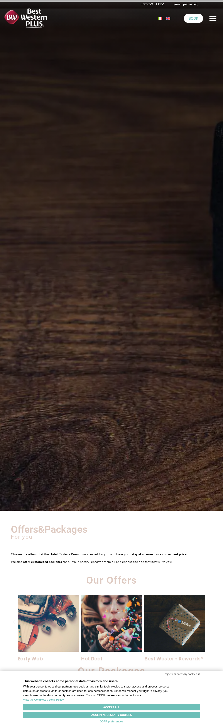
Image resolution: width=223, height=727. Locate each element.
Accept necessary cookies (111, 715)
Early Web (30, 658)
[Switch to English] (168, 18)
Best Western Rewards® (173, 658)
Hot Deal (91, 658)
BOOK (193, 18)
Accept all (111, 707)
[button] (213, 18)
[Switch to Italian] (160, 18)
